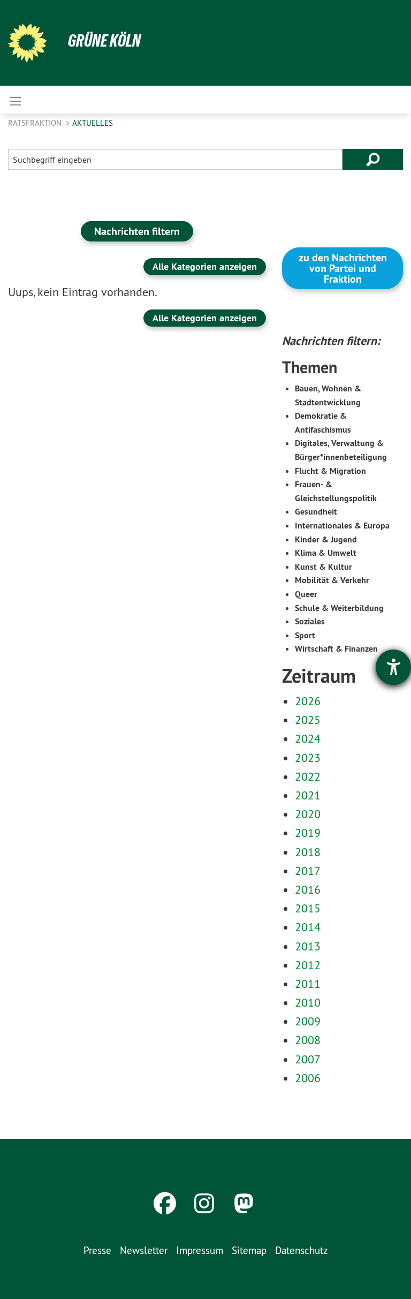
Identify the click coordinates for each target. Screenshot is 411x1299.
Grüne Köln (104, 40)
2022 (308, 776)
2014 (308, 926)
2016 (308, 889)
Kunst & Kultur (323, 566)
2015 (308, 908)
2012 (308, 964)
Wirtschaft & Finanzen (336, 648)
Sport (305, 635)
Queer (306, 594)
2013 (308, 946)
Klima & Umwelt (325, 552)
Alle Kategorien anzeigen (205, 266)
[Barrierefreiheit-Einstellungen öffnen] (393, 667)
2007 (308, 1059)
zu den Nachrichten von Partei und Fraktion (343, 268)
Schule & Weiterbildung (339, 608)
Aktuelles (92, 123)
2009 (308, 1021)
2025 (308, 719)
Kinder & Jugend (326, 539)
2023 (308, 757)
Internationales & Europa (342, 525)
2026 (308, 700)
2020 (308, 813)
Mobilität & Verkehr (332, 580)
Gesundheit (316, 511)
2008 (308, 1039)
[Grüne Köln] (27, 43)
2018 (308, 851)
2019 (308, 832)
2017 (308, 870)
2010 (308, 1002)
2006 (308, 1077)
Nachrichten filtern (137, 231)
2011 (308, 983)
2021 (308, 795)
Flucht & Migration (330, 471)
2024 (308, 738)
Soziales (310, 621)
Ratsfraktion (36, 123)
